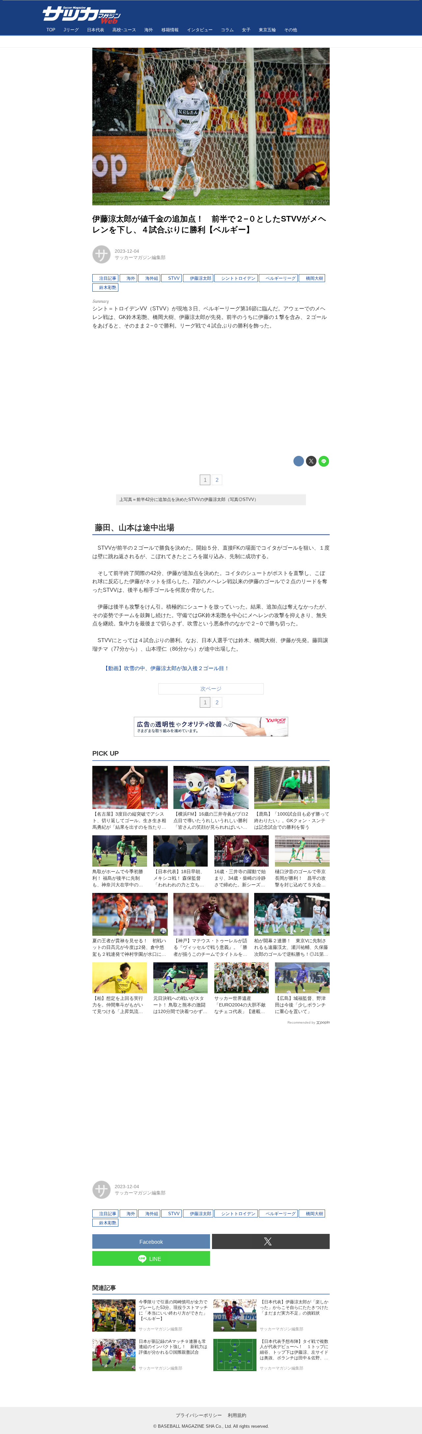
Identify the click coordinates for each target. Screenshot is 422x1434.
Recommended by (301, 1022)
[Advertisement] (211, 393)
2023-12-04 (127, 251)
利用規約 (237, 1415)
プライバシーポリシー (199, 1415)
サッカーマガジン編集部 (140, 257)
